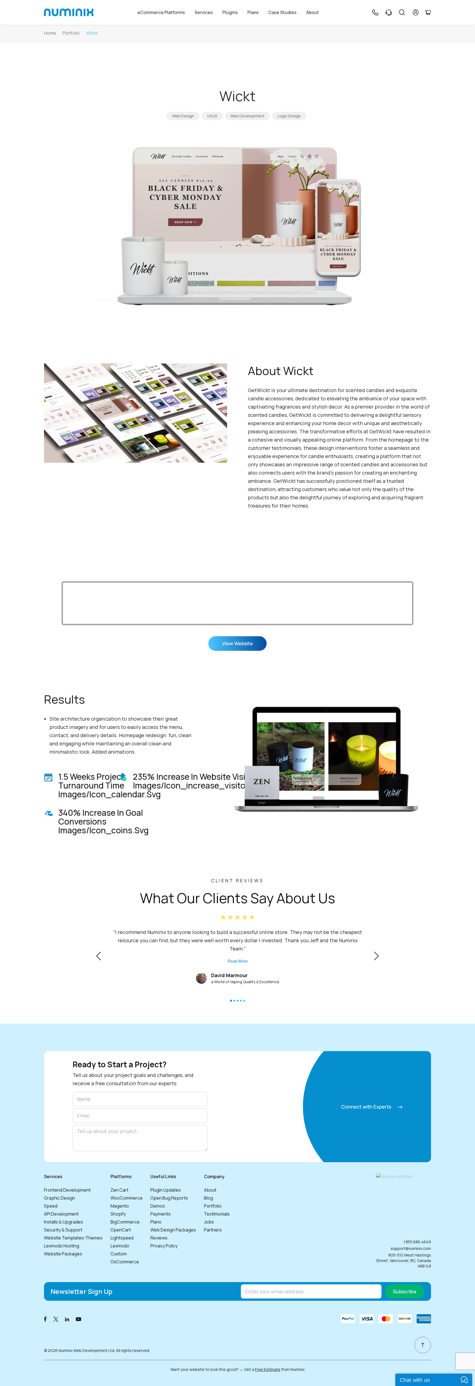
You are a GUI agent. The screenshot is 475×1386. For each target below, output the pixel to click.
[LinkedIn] (67, 1318)
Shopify (118, 1214)
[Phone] (375, 12)
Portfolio (71, 33)
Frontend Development (67, 1190)
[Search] (402, 12)
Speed (50, 1206)
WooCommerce (127, 1198)
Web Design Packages (173, 1230)
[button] (231, 1001)
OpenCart (121, 1230)
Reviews (158, 1238)
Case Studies (282, 12)
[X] (55, 1318)
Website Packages (63, 1254)
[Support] (388, 12)
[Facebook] (45, 1318)
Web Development (247, 116)
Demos (157, 1206)
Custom (119, 1254)
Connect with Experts (366, 1106)
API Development (61, 1214)
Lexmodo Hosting (61, 1246)
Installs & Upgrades (63, 1222)
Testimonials (217, 1214)
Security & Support (63, 1230)
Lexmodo (120, 1246)
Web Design (183, 116)
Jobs (209, 1222)
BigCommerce (125, 1222)
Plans (253, 12)
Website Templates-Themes (73, 1238)
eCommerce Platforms (161, 12)
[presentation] (98, 956)
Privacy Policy (164, 1246)
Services (204, 12)
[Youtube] (78, 1318)
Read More (238, 961)
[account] (416, 12)
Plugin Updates (165, 1190)
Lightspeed (122, 1238)
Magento (120, 1206)
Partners (213, 1230)
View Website (237, 643)
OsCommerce (125, 1262)
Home (50, 33)
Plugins (230, 12)
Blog (208, 1198)
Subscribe (404, 1291)
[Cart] (428, 12)
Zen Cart (119, 1190)
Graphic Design (59, 1198)
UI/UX (212, 116)
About (312, 12)
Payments (160, 1214)
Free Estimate (267, 1369)
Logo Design (289, 116)
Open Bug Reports (169, 1198)
